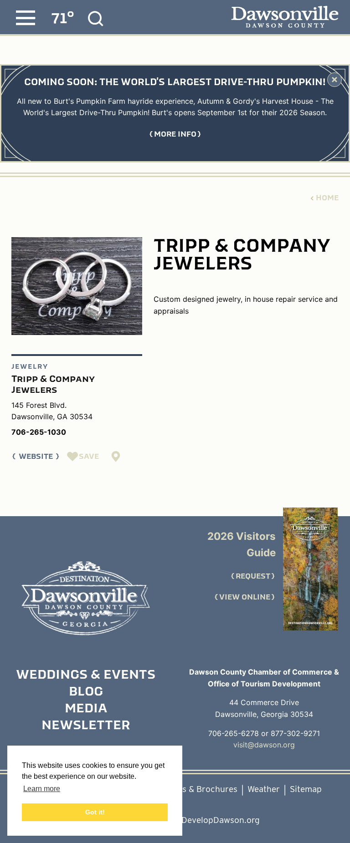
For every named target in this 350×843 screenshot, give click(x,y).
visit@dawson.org (264, 744)
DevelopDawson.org (220, 820)
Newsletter (85, 726)
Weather (263, 789)
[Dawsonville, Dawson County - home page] (284, 17)
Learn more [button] (41, 788)
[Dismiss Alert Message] (334, 79)
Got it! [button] (95, 812)
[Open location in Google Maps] (116, 456)
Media (86, 709)
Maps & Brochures (201, 789)
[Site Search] (95, 18)
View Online (244, 597)
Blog (86, 692)
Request (253, 576)
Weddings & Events (85, 675)
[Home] (85, 598)
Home (327, 198)
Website (36, 456)
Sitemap (306, 789)
